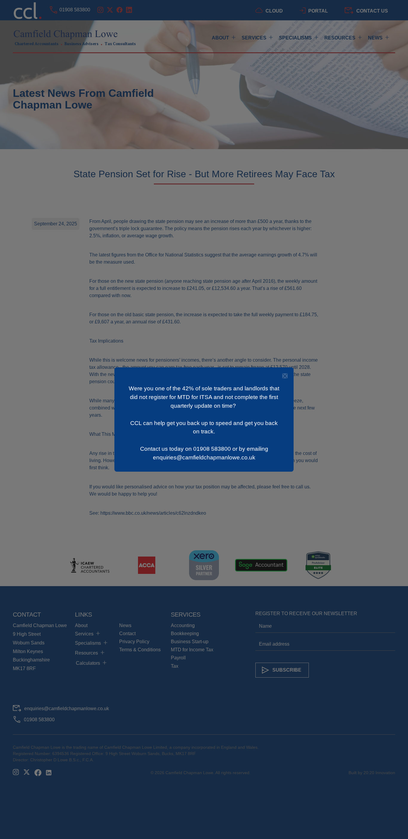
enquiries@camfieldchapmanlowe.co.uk (204, 457)
